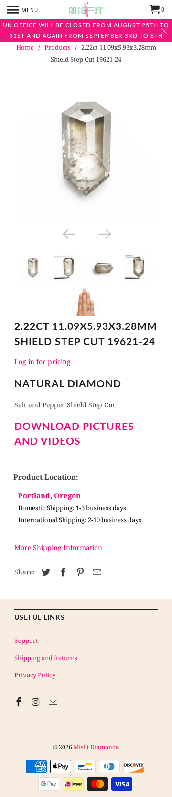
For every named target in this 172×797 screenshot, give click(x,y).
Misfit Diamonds (96, 747)
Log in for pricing (42, 361)
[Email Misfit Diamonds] (54, 701)
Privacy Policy (34, 675)
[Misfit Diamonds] (86, 9)
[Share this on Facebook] (61, 572)
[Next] (104, 233)
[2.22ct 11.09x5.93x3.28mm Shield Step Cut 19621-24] (86, 153)
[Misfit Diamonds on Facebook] (19, 701)
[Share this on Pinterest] (78, 572)
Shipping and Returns (45, 657)
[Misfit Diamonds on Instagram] (37, 701)
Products (57, 47)
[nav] (22, 9)
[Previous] (67, 233)
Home (25, 47)
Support (26, 640)
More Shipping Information (58, 547)
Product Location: (45, 477)
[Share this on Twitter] (44, 572)
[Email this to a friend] (95, 572)
